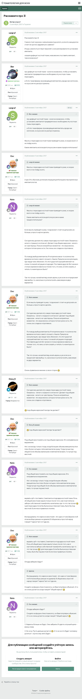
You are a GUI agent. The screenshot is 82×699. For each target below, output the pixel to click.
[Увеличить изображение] (59, 370)
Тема (34, 691)
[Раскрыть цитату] (28, 114)
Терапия (27, 24)
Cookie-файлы (44, 691)
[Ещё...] (77, 32)
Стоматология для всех (16, 2)
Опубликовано (36, 32)
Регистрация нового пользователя (24, 669)
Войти (58, 669)
